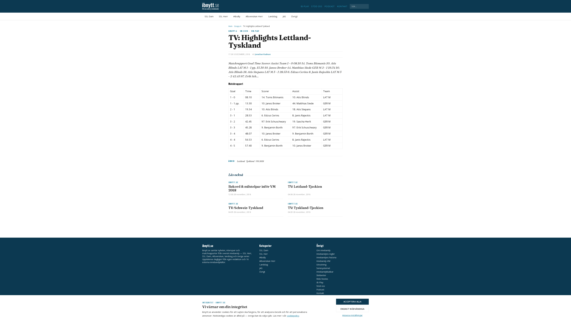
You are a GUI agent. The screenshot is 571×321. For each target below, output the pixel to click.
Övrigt (294, 16)
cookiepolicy (293, 315)
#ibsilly (236, 16)
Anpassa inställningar (352, 315)
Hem (230, 26)
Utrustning (321, 264)
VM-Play (255, 31)
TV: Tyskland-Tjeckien (305, 208)
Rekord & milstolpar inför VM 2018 (251, 188)
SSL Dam (209, 16)
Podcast (329, 6)
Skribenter (321, 275)
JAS (284, 16)
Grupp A (237, 26)
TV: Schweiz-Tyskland (245, 208)
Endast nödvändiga (352, 308)
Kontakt (342, 6)
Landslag (272, 16)
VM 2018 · (245, 31)
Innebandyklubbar (324, 271)
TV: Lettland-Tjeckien (305, 186)
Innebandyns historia (326, 257)
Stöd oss (316, 6)
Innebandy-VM (323, 261)
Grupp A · (233, 31)
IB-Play (305, 6)
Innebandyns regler (325, 253)
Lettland (241, 161)
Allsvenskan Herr (254, 16)
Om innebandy (323, 250)
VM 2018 (260, 161)
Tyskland (250, 161)
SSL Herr (223, 16)
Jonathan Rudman (263, 54)
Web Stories (322, 278)
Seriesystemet (323, 268)
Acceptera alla (352, 301)
